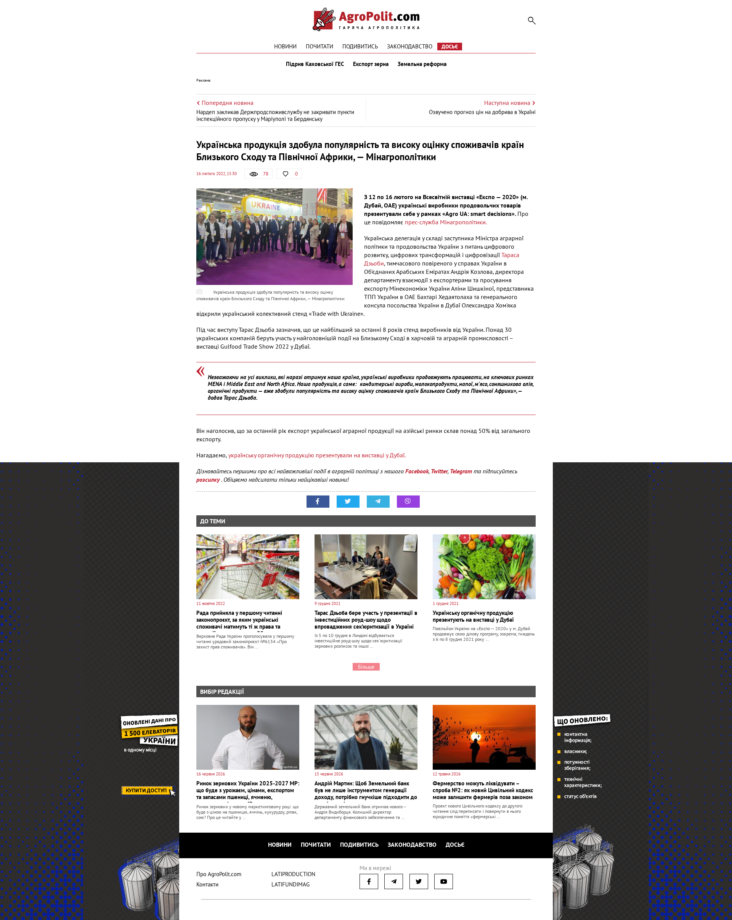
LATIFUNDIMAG (290, 884)
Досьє (449, 46)
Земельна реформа (422, 64)
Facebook (417, 471)
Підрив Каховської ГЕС (315, 64)
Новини (285, 46)
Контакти (207, 884)
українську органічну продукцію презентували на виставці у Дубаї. (316, 455)
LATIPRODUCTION (293, 874)
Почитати (319, 46)
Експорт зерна (370, 64)
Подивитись (360, 46)
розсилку (208, 479)
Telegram (461, 471)
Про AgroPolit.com (218, 874)
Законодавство (409, 46)
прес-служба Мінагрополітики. (446, 222)
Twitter (439, 471)
